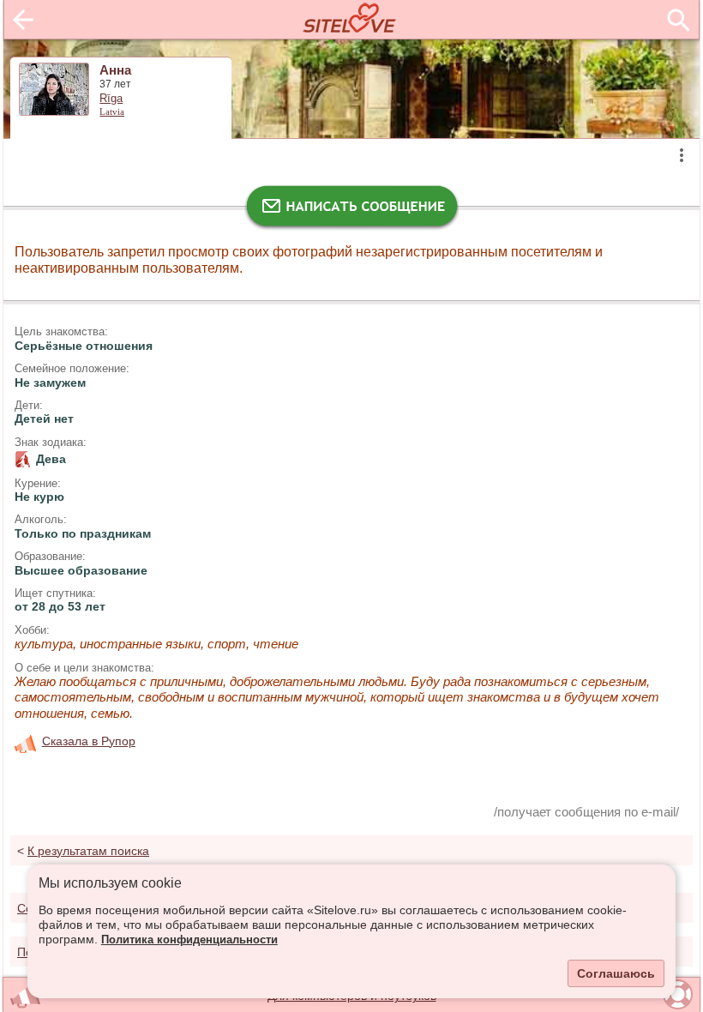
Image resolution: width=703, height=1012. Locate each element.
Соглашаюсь (616, 973)
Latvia (111, 111)
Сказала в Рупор (88, 741)
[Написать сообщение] (351, 210)
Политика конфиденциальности (189, 940)
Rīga (111, 99)
